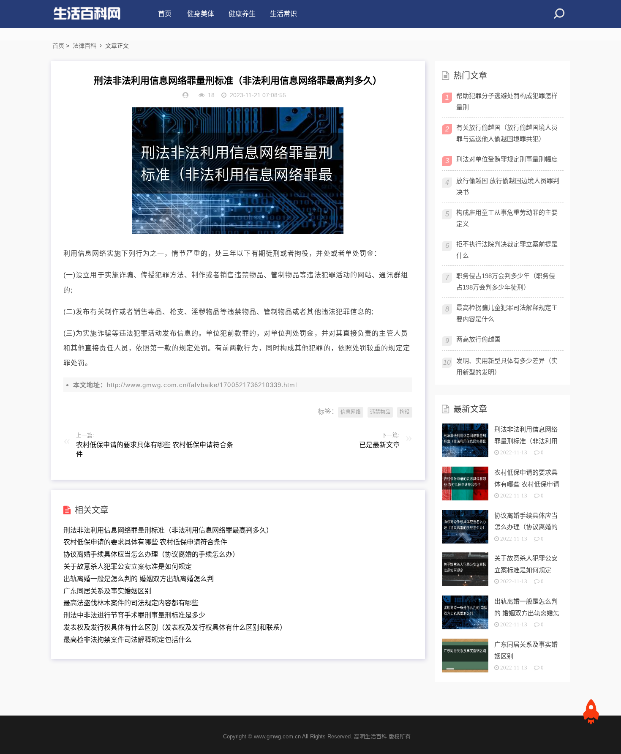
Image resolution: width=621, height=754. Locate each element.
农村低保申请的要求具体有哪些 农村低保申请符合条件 (145, 542)
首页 (165, 13)
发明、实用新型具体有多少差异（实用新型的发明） (507, 366)
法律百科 (84, 45)
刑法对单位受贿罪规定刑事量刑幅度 (507, 159)
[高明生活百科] (87, 14)
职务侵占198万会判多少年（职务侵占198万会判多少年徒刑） (505, 281)
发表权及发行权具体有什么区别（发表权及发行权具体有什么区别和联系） (174, 627)
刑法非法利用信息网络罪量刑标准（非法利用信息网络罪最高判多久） (168, 530)
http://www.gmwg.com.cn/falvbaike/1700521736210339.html (202, 384)
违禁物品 (380, 412)
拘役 (405, 412)
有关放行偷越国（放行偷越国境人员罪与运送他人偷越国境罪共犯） (507, 133)
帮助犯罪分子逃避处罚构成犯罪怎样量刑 (507, 101)
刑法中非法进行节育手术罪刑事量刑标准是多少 (134, 615)
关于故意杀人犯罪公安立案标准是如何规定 (127, 566)
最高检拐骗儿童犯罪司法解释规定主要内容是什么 (507, 313)
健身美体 (200, 13)
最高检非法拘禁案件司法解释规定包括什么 (127, 639)
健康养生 (242, 13)
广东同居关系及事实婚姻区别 (107, 591)
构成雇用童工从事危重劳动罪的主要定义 (507, 218)
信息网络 (350, 412)
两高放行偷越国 (478, 339)
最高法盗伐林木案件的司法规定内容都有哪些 (131, 602)
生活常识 (283, 13)
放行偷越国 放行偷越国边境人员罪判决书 (507, 186)
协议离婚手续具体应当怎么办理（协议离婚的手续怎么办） (151, 554)
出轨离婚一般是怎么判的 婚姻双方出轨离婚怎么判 (138, 578)
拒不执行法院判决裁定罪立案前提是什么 (507, 249)
